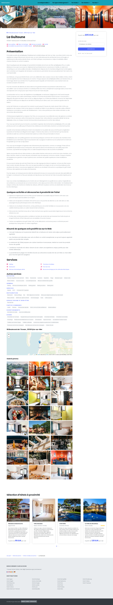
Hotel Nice (60, 583)
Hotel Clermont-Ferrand (13, 589)
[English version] (9, 573)
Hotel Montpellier (61, 579)
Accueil (9, 556)
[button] (2, 16)
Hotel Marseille (36, 589)
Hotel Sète (60, 589)
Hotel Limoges (36, 583)
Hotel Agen (10, 579)
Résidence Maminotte (15, 524)
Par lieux (94, 2)
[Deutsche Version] (14, 573)
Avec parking (11, 44)
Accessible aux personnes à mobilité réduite (20, 46)
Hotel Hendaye (36, 579)
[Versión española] (11, 573)
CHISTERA (62, 524)
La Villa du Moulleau (91, 524)
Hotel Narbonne (61, 581)
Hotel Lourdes (35, 585)
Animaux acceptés (36, 44)
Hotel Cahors (10, 587)
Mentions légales (29, 601)
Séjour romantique (23, 44)
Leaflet (38, 354)
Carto (47, 354)
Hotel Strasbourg (87, 579)
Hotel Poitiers (60, 587)
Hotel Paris (60, 585)
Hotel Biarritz (10, 585)
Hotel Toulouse (87, 583)
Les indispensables (43, 2)
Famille (46, 44)
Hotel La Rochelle (36, 581)
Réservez (91, 49)
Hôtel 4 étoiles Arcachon (29, 556)
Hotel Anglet (10, 581)
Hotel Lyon (35, 587)
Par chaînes (85, 2)
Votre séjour (82, 41)
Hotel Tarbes (86, 581)
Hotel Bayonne (10, 583)
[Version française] (7, 573)
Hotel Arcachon (6, 2)
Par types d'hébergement (60, 2)
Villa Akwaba (38, 524)
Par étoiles (75, 2)
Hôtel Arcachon (17, 556)
